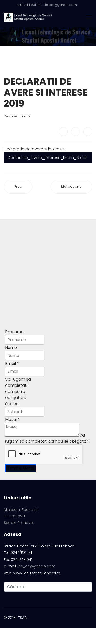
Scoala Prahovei (19, 522)
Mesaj (12, 419)
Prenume (14, 332)
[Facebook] (63, 131)
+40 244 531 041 (29, 5)
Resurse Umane (17, 116)
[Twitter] (75, 131)
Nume (11, 348)
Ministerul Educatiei (21, 509)
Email (12, 363)
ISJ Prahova (14, 516)
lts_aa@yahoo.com (60, 5)
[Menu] (89, 17)
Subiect (12, 404)
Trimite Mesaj (20, 468)
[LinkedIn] (87, 131)
